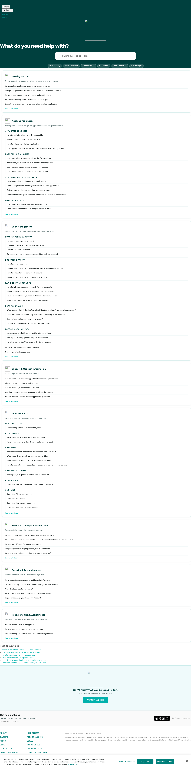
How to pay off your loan (17, 264)
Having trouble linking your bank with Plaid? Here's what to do (32, 296)
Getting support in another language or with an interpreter (29, 392)
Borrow (5, 14)
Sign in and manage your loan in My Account (23, 598)
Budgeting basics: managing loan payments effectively (27, 549)
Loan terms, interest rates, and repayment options (27, 167)
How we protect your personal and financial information (28, 580)
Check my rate (88, 66)
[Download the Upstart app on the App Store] (162, 718)
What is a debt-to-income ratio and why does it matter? (28, 553)
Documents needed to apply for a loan (18, 658)
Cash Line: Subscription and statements (23, 507)
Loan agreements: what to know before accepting (27, 171)
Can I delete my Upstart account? (19, 589)
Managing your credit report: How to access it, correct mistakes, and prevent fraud (39, 540)
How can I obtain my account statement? (22, 347)
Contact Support (95, 700)
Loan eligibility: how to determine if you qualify (21, 652)
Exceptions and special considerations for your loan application (31, 104)
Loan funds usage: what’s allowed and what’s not (27, 204)
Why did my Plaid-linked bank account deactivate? (27, 300)
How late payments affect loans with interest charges (29, 342)
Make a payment (71, 66)
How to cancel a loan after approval (19, 625)
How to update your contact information (22, 388)
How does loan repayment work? (20, 241)
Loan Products (20, 413)
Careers (4, 737)
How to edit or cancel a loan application (23, 144)
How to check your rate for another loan (23, 139)
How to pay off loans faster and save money (23, 544)
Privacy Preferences (127, 761)
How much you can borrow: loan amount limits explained (30, 163)
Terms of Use (33, 745)
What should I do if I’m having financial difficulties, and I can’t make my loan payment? (41, 310)
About (3, 733)
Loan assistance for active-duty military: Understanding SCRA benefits (36, 314)
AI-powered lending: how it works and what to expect (27, 99)
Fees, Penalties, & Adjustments (28, 615)
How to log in (136, 66)
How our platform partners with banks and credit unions (28, 95)
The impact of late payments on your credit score (27, 338)
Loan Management (22, 226)
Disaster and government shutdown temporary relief (28, 323)
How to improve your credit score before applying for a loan (29, 535)
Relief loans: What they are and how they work (26, 437)
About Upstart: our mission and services (21, 383)
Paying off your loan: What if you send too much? (27, 277)
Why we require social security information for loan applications (33, 186)
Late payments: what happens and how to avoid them (29, 333)
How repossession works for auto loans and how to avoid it (31, 452)
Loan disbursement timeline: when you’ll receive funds (29, 209)
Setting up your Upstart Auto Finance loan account (28, 475)
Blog (2, 745)
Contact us (103, 66)
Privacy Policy (34, 749)
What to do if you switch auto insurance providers (27, 456)
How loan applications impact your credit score (26, 181)
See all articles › (11, 109)
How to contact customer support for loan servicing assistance (31, 379)
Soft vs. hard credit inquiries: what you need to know (28, 190)
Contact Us (6, 749)
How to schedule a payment (18, 250)
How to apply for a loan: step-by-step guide (25, 135)
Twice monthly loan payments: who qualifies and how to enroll (32, 254)
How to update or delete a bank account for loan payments (31, 291)
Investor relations (37, 753)
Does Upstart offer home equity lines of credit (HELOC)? (30, 484)
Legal (30, 741)
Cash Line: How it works (17, 498)
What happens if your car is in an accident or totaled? (29, 460)
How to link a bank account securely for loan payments (29, 287)
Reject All (145, 761)
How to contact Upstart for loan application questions (27, 397)
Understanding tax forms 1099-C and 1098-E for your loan (29, 633)
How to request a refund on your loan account (24, 629)
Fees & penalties (119, 66)
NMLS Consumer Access (92, 733)
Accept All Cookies (164, 761)
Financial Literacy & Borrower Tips (30, 525)
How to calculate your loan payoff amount (24, 273)
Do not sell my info (10, 753)
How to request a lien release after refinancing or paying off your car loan (37, 465)
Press (3, 741)
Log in (4, 17)
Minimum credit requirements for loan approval (21, 650)
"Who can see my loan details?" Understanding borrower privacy (31, 584)
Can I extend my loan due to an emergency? (25, 319)
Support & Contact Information (29, 369)
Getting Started (20, 76)
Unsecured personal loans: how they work (24, 428)
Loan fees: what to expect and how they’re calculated (29, 158)
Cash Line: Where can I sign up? (20, 494)
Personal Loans (35, 737)
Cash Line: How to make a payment (21, 503)
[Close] (187, 761)
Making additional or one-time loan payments (25, 245)
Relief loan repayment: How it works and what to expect (30, 442)
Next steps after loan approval (17, 352)
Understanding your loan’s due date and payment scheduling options (35, 268)
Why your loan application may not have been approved (27, 86)
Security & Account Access (26, 570)
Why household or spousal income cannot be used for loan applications (36, 194)
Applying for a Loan (22, 121)
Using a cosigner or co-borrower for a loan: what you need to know (33, 91)
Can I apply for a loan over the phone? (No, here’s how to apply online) (35, 148)
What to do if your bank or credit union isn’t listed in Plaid (28, 593)
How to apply (55, 66)
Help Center (33, 733)
